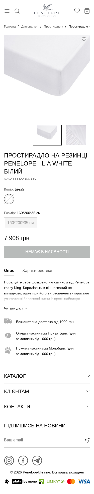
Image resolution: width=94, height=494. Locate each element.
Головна (10, 26)
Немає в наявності (47, 252)
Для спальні (29, 26)
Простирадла (53, 26)
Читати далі (13, 308)
